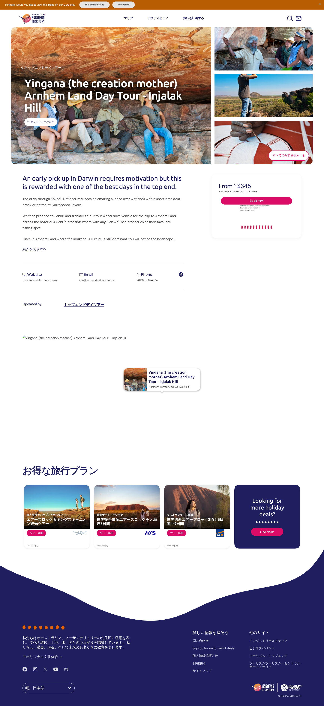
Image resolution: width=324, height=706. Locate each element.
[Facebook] (24, 669)
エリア (128, 18)
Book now (256, 200)
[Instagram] (35, 669)
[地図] (32, 18)
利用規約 (199, 663)
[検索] (290, 18)
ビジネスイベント (262, 648)
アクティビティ (158, 18)
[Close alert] (320, 4)
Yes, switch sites (94, 4)
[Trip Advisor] (66, 669)
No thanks (123, 4)
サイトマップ (202, 671)
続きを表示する (34, 249)
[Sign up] (299, 18)
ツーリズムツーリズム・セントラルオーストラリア (274, 665)
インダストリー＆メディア (268, 641)
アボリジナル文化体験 (40, 657)
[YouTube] (55, 669)
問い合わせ (200, 641)
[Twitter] (45, 669)
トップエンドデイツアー (84, 304)
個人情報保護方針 (205, 656)
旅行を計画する (193, 18)
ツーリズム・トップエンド (268, 656)
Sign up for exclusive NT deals (213, 648)
